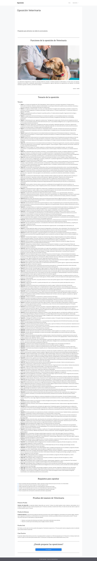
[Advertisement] (48, 21)
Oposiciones (75, 2)
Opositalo (20, 3)
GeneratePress (55, 559)
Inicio (69, 2)
